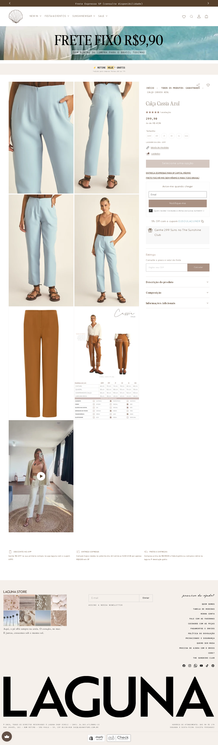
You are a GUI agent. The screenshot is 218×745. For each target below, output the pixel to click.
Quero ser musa (206, 643)
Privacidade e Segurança (200, 638)
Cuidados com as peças (201, 624)
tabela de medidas (160, 148)
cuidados (155, 154)
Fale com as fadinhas (202, 619)
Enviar (146, 598)
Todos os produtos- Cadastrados (180, 88)
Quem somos (208, 604)
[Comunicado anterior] (9, 3)
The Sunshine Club (204, 658)
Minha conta (208, 614)
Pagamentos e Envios (203, 629)
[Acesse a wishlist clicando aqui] (184, 16)
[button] (35, 16)
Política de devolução (201, 634)
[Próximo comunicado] (208, 3)
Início (150, 88)
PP (158, 137)
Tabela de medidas (204, 609)
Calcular (198, 267)
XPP (149, 137)
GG (187, 137)
